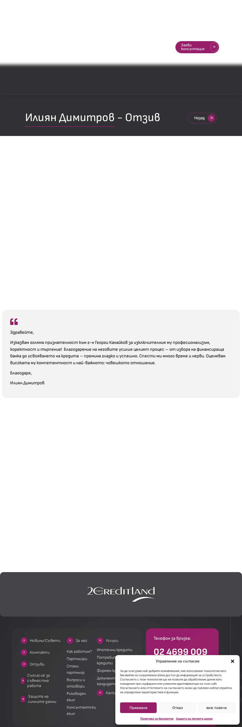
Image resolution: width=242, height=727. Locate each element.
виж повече (216, 707)
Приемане (138, 707)
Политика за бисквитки (156, 718)
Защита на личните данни (194, 718)
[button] (232, 661)
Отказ (177, 707)
